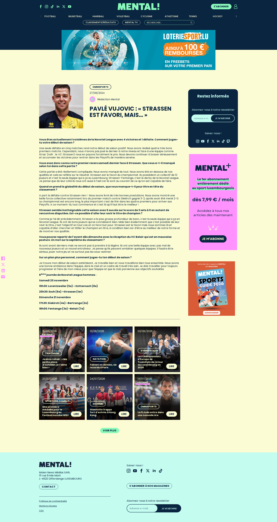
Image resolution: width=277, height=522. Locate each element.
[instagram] (46, 6)
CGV (41, 510)
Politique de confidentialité (53, 501)
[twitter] (63, 6)
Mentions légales (48, 506)
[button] (236, 16)
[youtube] (69, 6)
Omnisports (100, 87)
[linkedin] (58, 6)
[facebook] (40, 6)
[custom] (52, 6)
